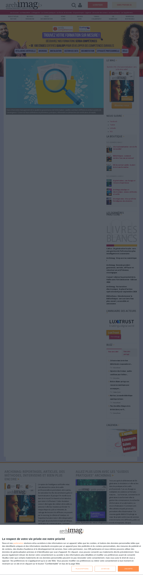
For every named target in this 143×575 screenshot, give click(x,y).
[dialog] (71, 550)
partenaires (18, 543)
